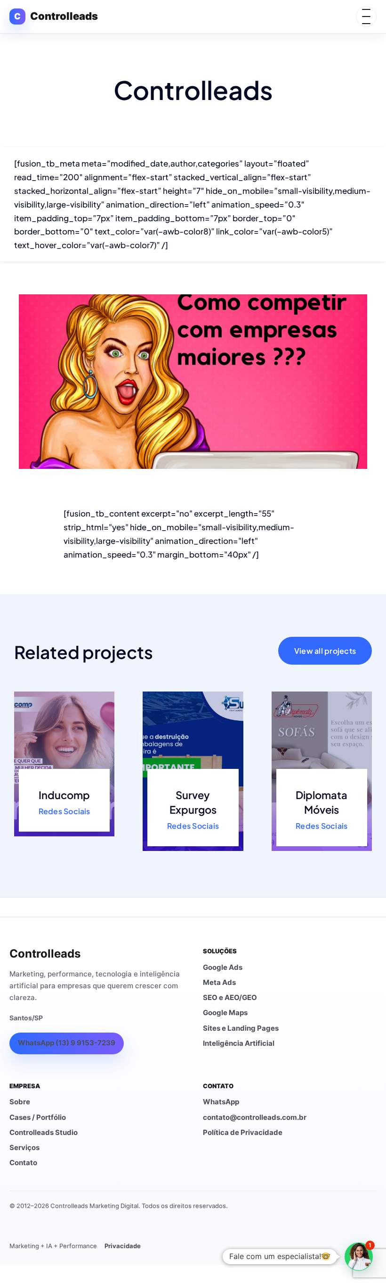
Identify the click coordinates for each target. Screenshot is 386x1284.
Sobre (19, 1101)
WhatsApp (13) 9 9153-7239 (66, 1042)
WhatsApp (221, 1101)
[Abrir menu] (366, 16)
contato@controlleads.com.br (254, 1117)
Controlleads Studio (43, 1132)
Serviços (24, 1147)
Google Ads (222, 967)
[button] (359, 1256)
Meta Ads (219, 982)
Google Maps (225, 1012)
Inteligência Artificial (238, 1043)
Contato (23, 1162)
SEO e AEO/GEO (230, 997)
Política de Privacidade (242, 1132)
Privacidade (123, 1246)
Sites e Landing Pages (241, 1028)
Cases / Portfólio (37, 1117)
